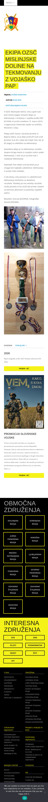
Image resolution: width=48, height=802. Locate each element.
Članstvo (7, 692)
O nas (6, 672)
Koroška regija (31, 686)
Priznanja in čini (10, 754)
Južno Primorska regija (34, 683)
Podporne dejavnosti (30, 738)
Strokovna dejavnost (9, 728)
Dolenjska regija (31, 677)
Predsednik (8, 686)
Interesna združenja (33, 719)
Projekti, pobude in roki (34, 728)
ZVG (13, 637)
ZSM (35, 637)
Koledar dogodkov (12, 773)
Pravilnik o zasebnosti (13, 698)
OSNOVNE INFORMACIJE (33, 777)
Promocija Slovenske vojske (20, 435)
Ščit (35, 653)
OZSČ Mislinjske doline (16, 105)
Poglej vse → (21, 345)
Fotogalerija (9, 776)
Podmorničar (35, 645)
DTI (13, 661)
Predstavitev (9, 677)
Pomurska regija (31, 697)
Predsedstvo (9, 689)
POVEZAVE (29, 765)
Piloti (13, 645)
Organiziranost (10, 680)
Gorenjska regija (31, 680)
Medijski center (11, 765)
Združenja (29, 672)
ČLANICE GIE (29, 780)
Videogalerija (9, 779)
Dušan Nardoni (15, 95)
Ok (24, 798)
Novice (6, 770)
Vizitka (6, 695)
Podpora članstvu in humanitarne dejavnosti (33, 757)
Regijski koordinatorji (34, 722)
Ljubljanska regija (32, 694)
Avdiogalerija (9, 782)
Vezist (13, 653)
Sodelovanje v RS (10, 745)
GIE (26, 772)
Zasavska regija (31, 716)
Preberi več (24, 368)
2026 (7, 353)
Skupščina (8, 683)
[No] (44, 792)
